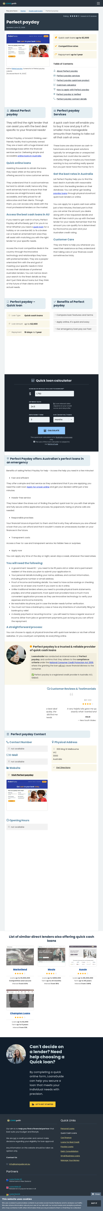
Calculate (53, 430)
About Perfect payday (67, 71)
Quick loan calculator (66, 85)
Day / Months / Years (62, 415)
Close (97, 1194)
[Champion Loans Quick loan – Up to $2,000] (20, 999)
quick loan (38, 226)
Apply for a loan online (38, 486)
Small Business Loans (70, 1156)
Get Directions (63, 767)
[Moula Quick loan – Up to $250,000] (51, 956)
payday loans (60, 193)
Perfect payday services (68, 75)
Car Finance (66, 1137)
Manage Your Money (70, 1160)
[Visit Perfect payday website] (27, 796)
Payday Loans (67, 1146)
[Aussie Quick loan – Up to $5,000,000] (83, 956)
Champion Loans (20, 1013)
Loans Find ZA (14, 1194)
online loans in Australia (29, 155)
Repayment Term (36, 415)
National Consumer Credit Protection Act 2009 (71, 662)
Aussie (83, 969)
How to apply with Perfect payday (73, 89)
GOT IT (94, 1203)
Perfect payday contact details (72, 99)
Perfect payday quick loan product (73, 80)
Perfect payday (17, 69)
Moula (51, 969)
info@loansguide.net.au (19, 1164)
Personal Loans (67, 1128)
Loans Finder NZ (15, 1179)
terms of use (53, 444)
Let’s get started (44, 1104)
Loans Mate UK (15, 1186)
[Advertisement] (75, 351)
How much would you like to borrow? (46, 389)
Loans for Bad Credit (70, 1142)
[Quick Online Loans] (9, 3)
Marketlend (20, 969)
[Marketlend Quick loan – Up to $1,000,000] (20, 956)
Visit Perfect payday (22, 775)
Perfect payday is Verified (69, 94)
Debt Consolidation (69, 1151)
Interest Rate (35, 402)
